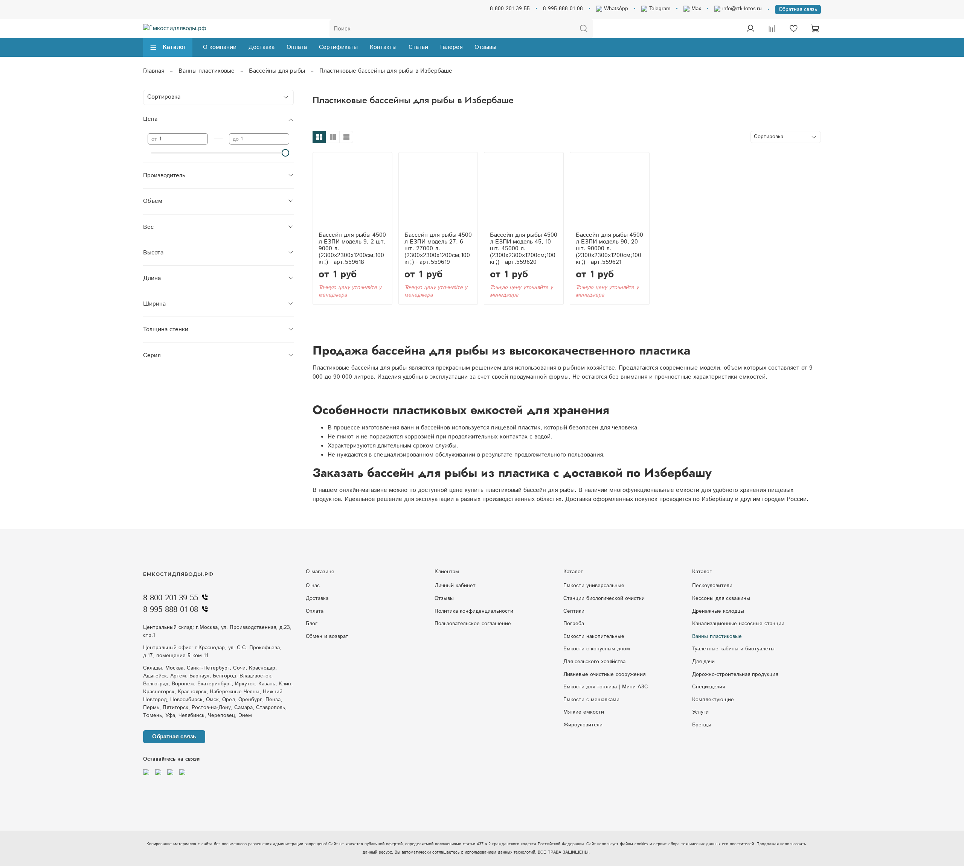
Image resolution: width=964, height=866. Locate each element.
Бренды (701, 725)
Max (695, 8)
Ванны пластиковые (206, 71)
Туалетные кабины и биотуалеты (733, 649)
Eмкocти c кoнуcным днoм (596, 649)
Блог (311, 623)
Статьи (418, 47)
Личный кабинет (455, 585)
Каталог (174, 47)
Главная (153, 71)
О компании (219, 47)
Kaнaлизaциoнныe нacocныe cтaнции (738, 623)
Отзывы (485, 47)
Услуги (700, 712)
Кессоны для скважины (721, 598)
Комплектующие (713, 699)
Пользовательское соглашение (473, 623)
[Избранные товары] (793, 29)
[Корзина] (815, 29)
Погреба (573, 623)
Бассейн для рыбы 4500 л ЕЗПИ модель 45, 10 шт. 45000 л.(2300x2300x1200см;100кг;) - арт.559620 (523, 248)
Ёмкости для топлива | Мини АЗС (605, 687)
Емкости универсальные (593, 585)
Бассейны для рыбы (277, 71)
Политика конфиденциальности (474, 611)
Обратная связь (798, 9)
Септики (573, 611)
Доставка (262, 47)
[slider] (285, 152)
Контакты (383, 47)
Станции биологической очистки (604, 598)
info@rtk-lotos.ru (741, 8)
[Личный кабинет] (750, 29)
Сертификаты (338, 47)
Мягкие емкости (583, 712)
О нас (313, 585)
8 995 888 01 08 (563, 8)
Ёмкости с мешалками (591, 699)
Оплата (297, 47)
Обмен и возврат (327, 636)
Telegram (658, 8)
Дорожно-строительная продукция (735, 674)
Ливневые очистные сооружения (604, 674)
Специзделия (708, 687)
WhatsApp (615, 8)
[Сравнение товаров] (772, 29)
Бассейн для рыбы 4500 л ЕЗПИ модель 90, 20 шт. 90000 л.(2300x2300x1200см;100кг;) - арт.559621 (609, 248)
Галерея (451, 47)
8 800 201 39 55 (510, 8)
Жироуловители (582, 725)
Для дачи (703, 661)
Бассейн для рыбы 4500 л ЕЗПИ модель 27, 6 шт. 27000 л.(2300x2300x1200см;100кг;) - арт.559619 (438, 248)
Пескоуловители (712, 585)
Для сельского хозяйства (594, 661)
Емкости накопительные (593, 636)
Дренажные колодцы (718, 611)
